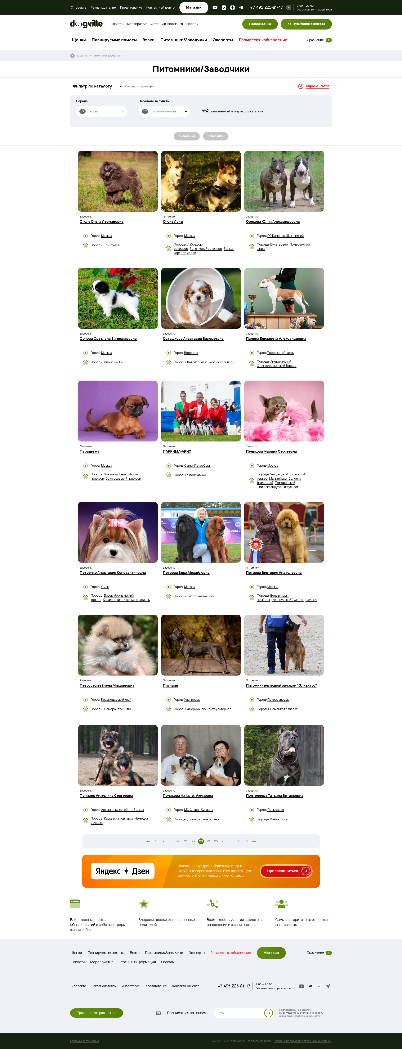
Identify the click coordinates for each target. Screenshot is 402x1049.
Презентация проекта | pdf (96, 1013)
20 (178, 841)
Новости (117, 24)
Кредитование (131, 7)
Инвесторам (131, 986)
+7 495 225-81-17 (266, 7)
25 (216, 841)
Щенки (79, 40)
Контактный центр (160, 7)
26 (223, 841)
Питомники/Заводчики (183, 40)
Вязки (149, 40)
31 (246, 841)
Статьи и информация (167, 24)
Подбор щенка (260, 24)
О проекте (78, 7)
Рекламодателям (103, 7)
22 (193, 841)
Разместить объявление (263, 40)
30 (239, 841)
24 (208, 841)
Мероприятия (137, 24)
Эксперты (223, 40)
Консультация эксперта (306, 24)
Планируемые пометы (114, 40)
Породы (192, 24)
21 (186, 841)
